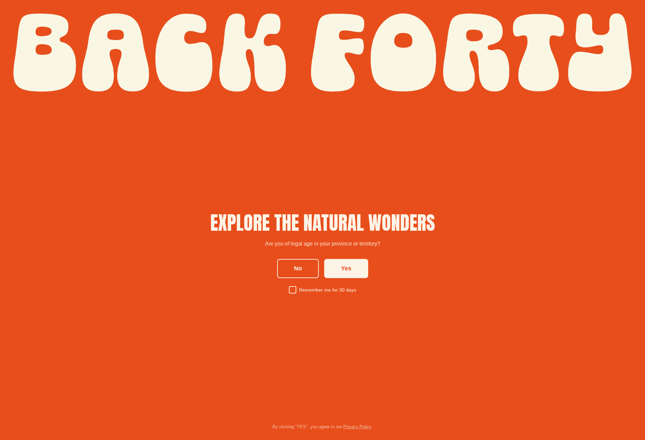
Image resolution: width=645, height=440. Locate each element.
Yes (346, 268)
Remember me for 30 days (327, 290)
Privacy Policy (357, 426)
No (298, 268)
